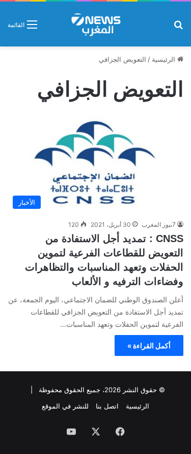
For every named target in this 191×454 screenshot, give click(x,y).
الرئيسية (164, 59)
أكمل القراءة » (149, 345)
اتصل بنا (107, 406)
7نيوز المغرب (159, 224)
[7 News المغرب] (95, 24)
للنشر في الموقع (65, 406)
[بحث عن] (178, 27)
